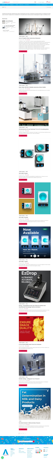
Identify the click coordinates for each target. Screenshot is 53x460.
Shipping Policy (29, 452)
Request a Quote (29, 450)
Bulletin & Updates (22, 36)
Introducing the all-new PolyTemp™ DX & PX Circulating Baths (34, 129)
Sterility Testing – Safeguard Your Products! (29, 378)
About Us (3, 4)
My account (21, 4)
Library (27, 36)
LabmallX (27, 130)
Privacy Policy (12, 452)
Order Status (29, 451)
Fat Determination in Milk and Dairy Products (29, 423)
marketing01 (28, 39)
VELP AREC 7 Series (23, 261)
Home (7, 4)
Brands (17, 4)
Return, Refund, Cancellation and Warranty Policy (29, 456)
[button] (48, 2)
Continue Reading (23, 51)
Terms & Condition (30, 453)
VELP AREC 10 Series (23, 217)
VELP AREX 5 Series (23, 173)
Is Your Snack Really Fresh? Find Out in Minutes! (30, 344)
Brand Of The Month (6, 30)
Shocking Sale (13, 453)
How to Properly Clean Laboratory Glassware (29, 38)
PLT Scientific (27, 4)
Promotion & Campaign (22, 452)
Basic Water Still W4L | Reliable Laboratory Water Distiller (32, 87)
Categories (12, 4)
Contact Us (45, 457)
